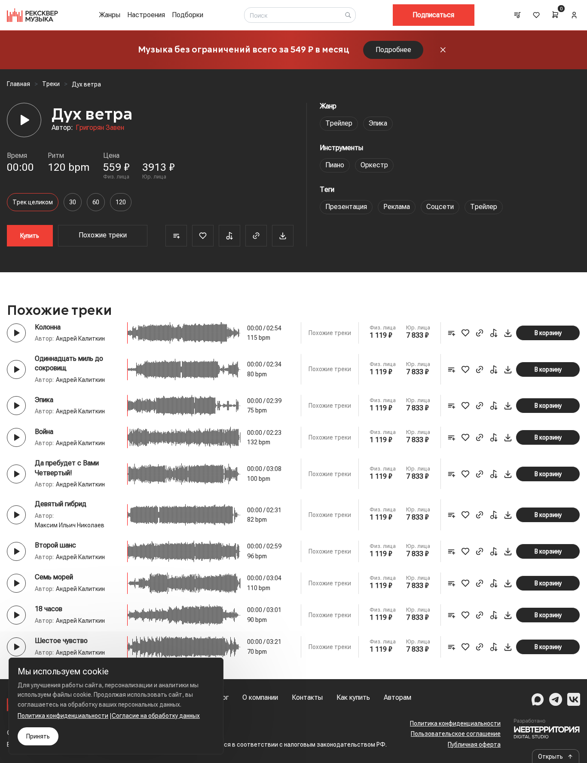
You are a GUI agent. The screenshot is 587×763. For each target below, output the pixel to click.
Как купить (353, 697)
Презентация (346, 207)
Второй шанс (55, 545)
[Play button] (16, 332)
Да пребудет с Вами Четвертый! (67, 468)
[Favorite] (203, 235)
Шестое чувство (61, 641)
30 (72, 202)
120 (121, 202)
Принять (38, 736)
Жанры (109, 15)
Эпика (378, 123)
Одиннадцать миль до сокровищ (69, 363)
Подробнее (393, 50)
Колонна (48, 327)
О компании (260, 697)
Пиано (334, 165)
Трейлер (338, 123)
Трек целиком (32, 202)
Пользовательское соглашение (456, 733)
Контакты (307, 697)
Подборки (187, 15)
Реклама (396, 207)
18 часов (48, 609)
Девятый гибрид (60, 504)
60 (95, 202)
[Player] (24, 120)
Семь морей (54, 577)
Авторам (397, 697)
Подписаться (433, 15)
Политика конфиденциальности (455, 723)
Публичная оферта (474, 744)
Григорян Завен (100, 127)
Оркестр (374, 165)
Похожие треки (103, 235)
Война (44, 432)
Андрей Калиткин (80, 338)
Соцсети (440, 207)
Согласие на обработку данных (156, 715)
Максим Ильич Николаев (69, 525)
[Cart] (555, 15)
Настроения (146, 15)
